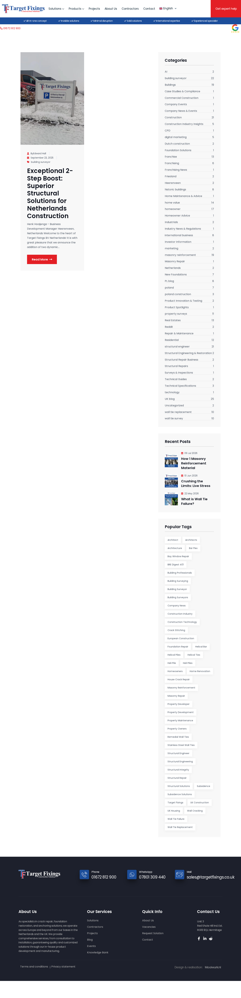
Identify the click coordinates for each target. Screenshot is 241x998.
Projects (94, 9)
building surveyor (40, 162)
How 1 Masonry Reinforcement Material (193, 463)
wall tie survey (174, 418)
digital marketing (176, 137)
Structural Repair (177, 778)
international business (179, 235)
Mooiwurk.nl (213, 967)
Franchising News (176, 170)
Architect (173, 540)
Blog (90, 939)
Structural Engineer (178, 753)
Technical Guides (176, 379)
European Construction (181, 638)
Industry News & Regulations (183, 229)
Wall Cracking (195, 810)
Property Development (181, 712)
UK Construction (199, 802)
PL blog (169, 281)
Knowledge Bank (97, 952)
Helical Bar (201, 646)
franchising (172, 163)
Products (75, 9)
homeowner (173, 209)
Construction (173, 117)
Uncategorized (174, 405)
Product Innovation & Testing (183, 301)
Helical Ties (194, 654)
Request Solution (152, 933)
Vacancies (149, 927)
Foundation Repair (178, 646)
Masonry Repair (175, 261)
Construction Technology (182, 622)
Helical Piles (174, 654)
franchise (171, 157)
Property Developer (179, 704)
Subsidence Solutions (180, 794)
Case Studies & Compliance (182, 91)
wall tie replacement (178, 412)
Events (91, 946)
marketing (171, 248)
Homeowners (175, 671)
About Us (111, 9)
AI (166, 72)
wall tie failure (176, 819)
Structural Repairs (176, 366)
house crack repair (179, 679)
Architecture (175, 548)
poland (169, 288)
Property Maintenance (180, 720)
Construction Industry (180, 613)
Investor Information (178, 242)
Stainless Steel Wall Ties (181, 745)
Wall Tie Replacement (180, 827)
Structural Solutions (179, 786)
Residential (172, 340)
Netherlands (173, 268)
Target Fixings (175, 802)
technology (172, 392)
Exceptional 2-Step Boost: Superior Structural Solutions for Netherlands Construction (50, 193)
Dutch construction (177, 144)
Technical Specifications (180, 386)
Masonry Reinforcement (181, 687)
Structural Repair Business (181, 360)
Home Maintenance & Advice (183, 196)
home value (172, 202)
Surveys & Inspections (179, 373)
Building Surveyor (177, 589)
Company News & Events (181, 111)
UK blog (170, 399)
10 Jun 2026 (191, 475)
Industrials (171, 222)
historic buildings (175, 189)
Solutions (55, 9)
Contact (149, 9)
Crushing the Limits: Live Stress (195, 483)
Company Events (176, 104)
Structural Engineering (180, 761)
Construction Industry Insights (184, 124)
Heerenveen (173, 183)
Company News (177, 605)
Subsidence (203, 786)
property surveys (176, 314)
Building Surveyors (178, 597)
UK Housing (174, 810)
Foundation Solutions (178, 150)
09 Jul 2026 (190, 453)
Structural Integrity (178, 769)
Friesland (170, 176)
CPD (167, 130)
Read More (40, 259)
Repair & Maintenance (179, 333)
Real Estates (173, 320)
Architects (191, 540)
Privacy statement (63, 966)
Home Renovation (200, 671)
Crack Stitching (176, 630)
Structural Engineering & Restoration (188, 353)
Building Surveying (178, 581)
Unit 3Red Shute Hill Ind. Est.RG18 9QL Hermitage (209, 926)
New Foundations (176, 274)
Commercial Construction (181, 98)
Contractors (130, 9)
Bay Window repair (178, 556)
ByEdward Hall (38, 153)
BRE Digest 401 (176, 564)
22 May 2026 (191, 493)
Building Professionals (180, 572)
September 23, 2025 (42, 157)
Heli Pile (172, 663)
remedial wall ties (178, 737)
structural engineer (177, 346)
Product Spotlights (177, 307)
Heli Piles (187, 663)
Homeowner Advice (177, 215)
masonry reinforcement (180, 255)
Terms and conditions (34, 966)
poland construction (178, 294)
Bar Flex (193, 548)
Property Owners (177, 728)
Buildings (170, 85)
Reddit (169, 327)
